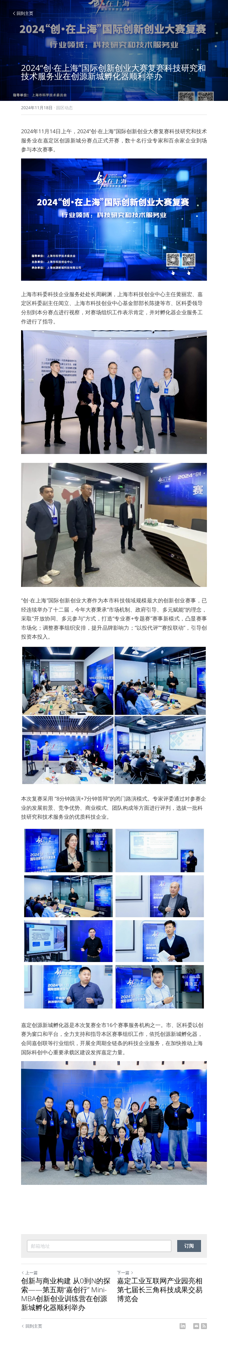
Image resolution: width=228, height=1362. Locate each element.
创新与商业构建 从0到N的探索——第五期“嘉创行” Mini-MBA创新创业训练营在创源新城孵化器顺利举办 (65, 1294)
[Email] (196, 1326)
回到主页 (25, 13)
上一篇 (31, 1272)
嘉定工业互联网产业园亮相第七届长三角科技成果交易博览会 (159, 1289)
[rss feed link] (204, 1326)
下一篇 (123, 1272)
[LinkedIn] (183, 1326)
